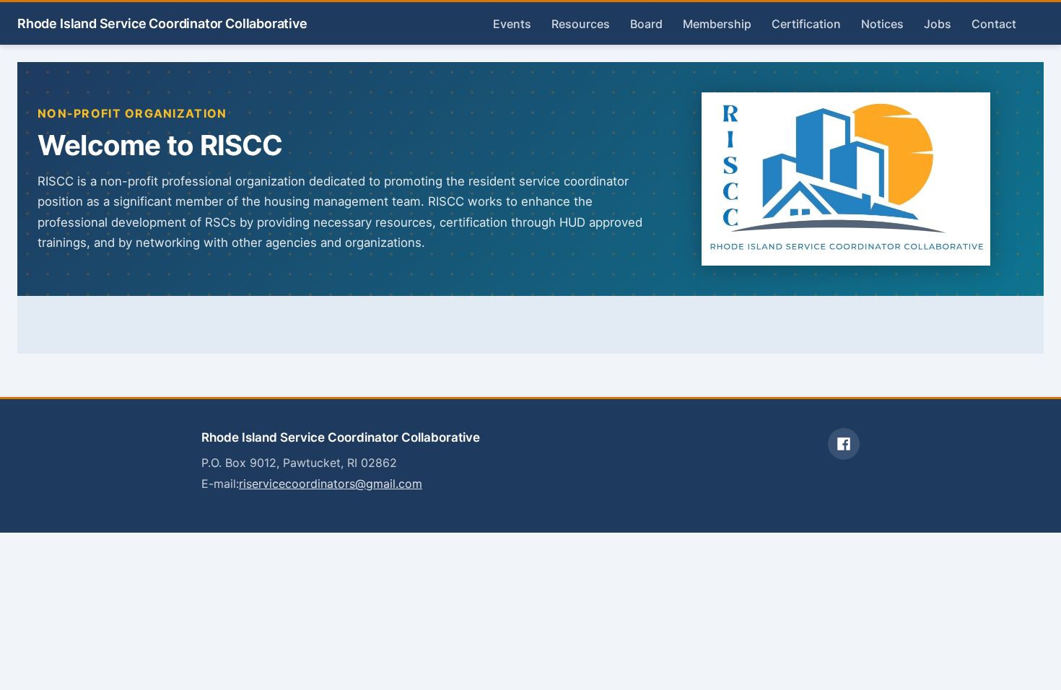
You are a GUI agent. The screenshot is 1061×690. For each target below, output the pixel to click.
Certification (806, 24)
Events (512, 24)
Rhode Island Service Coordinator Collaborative (162, 23)
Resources (580, 24)
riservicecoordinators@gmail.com (330, 483)
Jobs (937, 24)
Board (646, 24)
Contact (994, 24)
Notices (882, 24)
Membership (717, 24)
